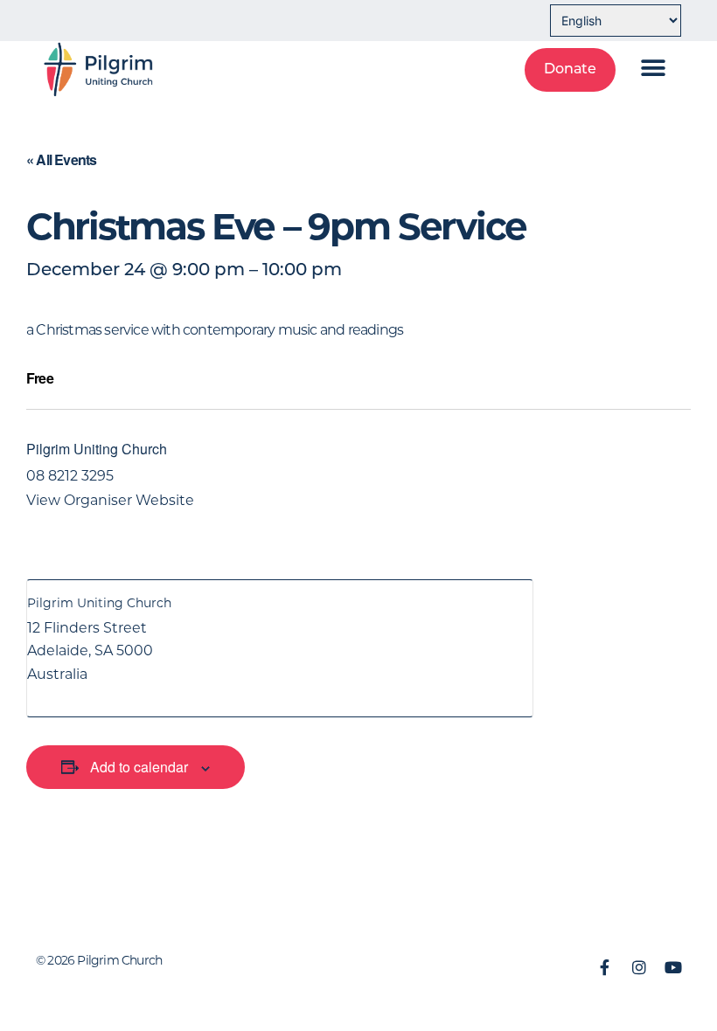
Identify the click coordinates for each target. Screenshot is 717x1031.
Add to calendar (139, 767)
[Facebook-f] (605, 967)
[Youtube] (673, 967)
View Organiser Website (110, 500)
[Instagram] (639, 967)
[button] (653, 67)
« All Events (61, 159)
